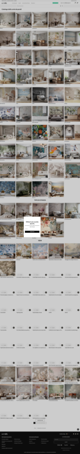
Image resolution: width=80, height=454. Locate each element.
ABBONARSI (32, 231)
